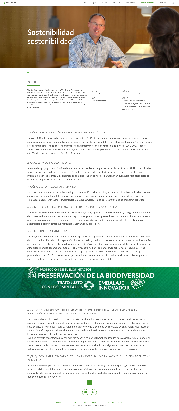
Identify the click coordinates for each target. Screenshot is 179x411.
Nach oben (89, 382)
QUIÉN (75, 402)
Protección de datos (114, 402)
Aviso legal (96, 402)
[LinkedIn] (85, 392)
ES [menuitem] (175, 3)
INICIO (58, 402)
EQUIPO (85, 402)
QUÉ (67, 402)
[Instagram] (94, 392)
